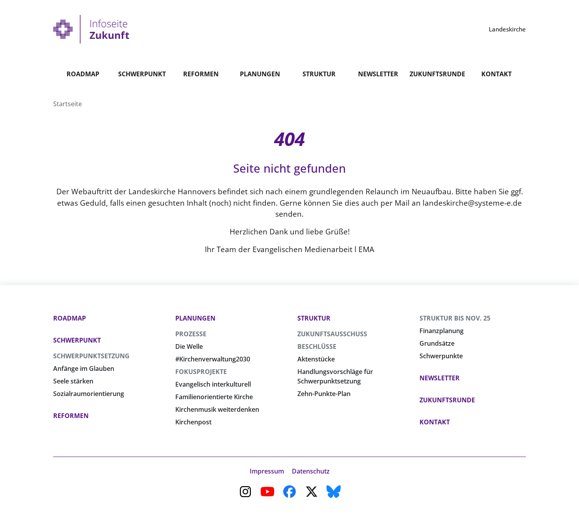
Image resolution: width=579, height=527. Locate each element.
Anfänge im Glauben (83, 368)
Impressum (267, 471)
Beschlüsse (316, 346)
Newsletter (378, 74)
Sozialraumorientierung (88, 393)
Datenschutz (311, 471)
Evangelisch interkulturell (213, 384)
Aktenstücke (316, 359)
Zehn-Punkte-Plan (324, 393)
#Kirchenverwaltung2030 (212, 359)
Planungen (260, 74)
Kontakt (496, 74)
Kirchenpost (193, 422)
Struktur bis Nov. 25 (454, 318)
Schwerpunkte (441, 356)
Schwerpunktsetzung (91, 356)
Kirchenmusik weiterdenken (217, 409)
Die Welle (189, 346)
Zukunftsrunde (437, 74)
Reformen (201, 74)
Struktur (319, 74)
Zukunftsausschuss (332, 334)
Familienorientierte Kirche (214, 396)
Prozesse (190, 334)
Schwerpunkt (142, 74)
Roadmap (83, 74)
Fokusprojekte (201, 371)
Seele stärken (73, 381)
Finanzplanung (441, 330)
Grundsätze (437, 343)
